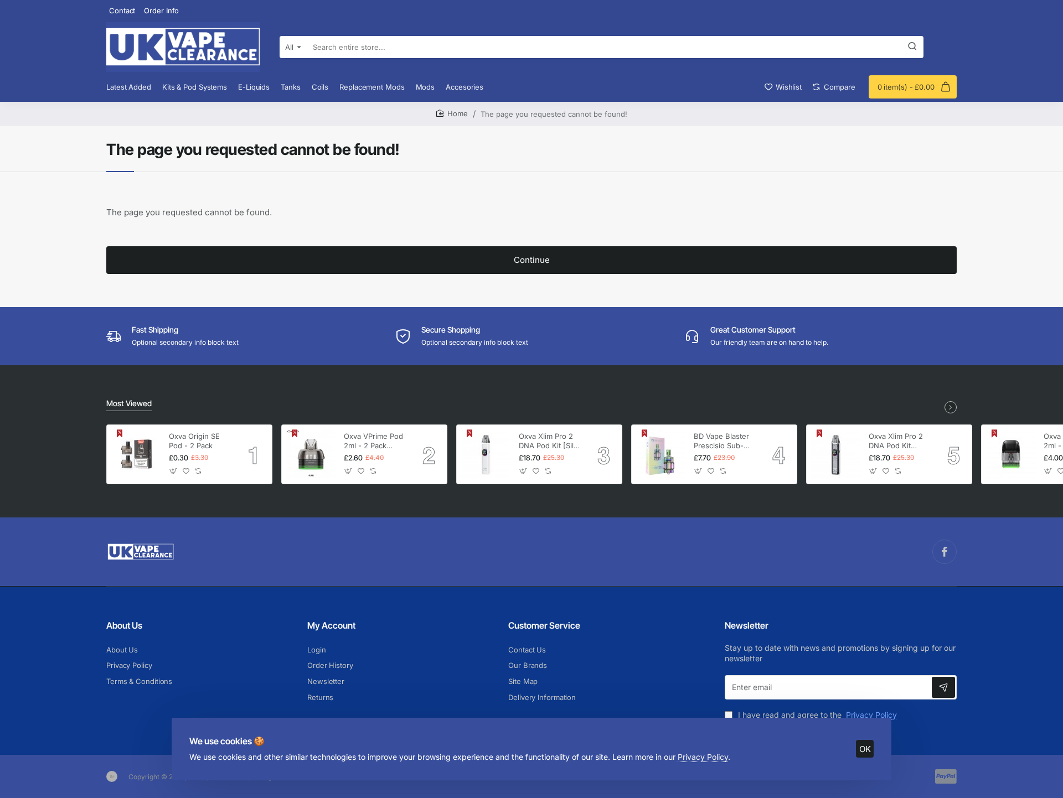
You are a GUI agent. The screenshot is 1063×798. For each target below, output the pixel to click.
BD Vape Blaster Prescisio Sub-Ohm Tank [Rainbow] (721, 441)
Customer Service (544, 625)
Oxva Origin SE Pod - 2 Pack (194, 441)
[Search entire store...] (912, 47)
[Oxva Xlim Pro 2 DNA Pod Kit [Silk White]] (486, 454)
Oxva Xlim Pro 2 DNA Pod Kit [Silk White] (548, 441)
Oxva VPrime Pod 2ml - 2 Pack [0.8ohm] (373, 441)
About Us (124, 625)
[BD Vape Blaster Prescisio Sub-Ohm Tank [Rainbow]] (661, 454)
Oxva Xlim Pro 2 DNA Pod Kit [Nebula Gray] (896, 441)
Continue (532, 260)
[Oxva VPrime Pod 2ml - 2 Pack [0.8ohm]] (311, 454)
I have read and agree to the (816, 714)
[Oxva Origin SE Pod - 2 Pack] (136, 454)
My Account (331, 625)
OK (865, 749)
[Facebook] (944, 552)
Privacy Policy (703, 756)
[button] (173, 471)
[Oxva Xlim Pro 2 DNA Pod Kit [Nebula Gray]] (836, 454)
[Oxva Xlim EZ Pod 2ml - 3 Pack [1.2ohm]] (1011, 454)
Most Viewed (129, 403)
